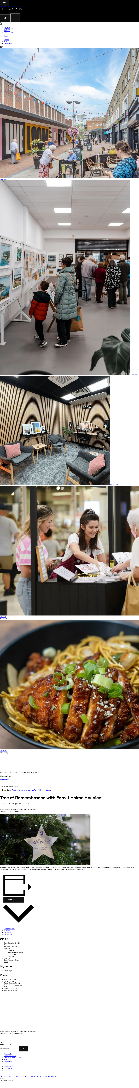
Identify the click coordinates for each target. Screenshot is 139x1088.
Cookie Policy (8, 1068)
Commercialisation (10, 1056)
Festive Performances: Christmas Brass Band (18, 809)
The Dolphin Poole (10, 979)
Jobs (5, 41)
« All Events (4, 779)
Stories (6, 36)
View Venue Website (11, 990)
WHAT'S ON (8, 29)
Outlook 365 (8, 932)
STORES (3, 7)
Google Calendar (9, 929)
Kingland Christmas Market (11, 811)
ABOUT (9, 7)
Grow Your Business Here (12, 1057)
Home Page (8, 970)
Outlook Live (8, 934)
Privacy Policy (8, 1066)
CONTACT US (18, 7)
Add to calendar (14, 900)
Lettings (6, 40)
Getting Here (8, 43)
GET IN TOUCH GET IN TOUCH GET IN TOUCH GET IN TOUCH (28, 1076)
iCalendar (7, 930)
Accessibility (8, 1054)
